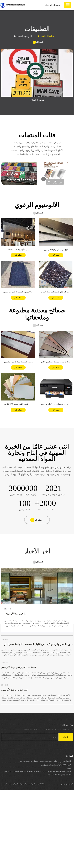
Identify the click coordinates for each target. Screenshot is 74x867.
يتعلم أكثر (18, 255)
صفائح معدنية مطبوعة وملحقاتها (23, 179)
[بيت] (12, 5)
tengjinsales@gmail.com (49, 765)
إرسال (65, 737)
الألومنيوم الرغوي (15, 173)
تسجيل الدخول (52, 5)
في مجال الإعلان (37, 100)
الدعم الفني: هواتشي (67, 784)
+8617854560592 (46, 761)
